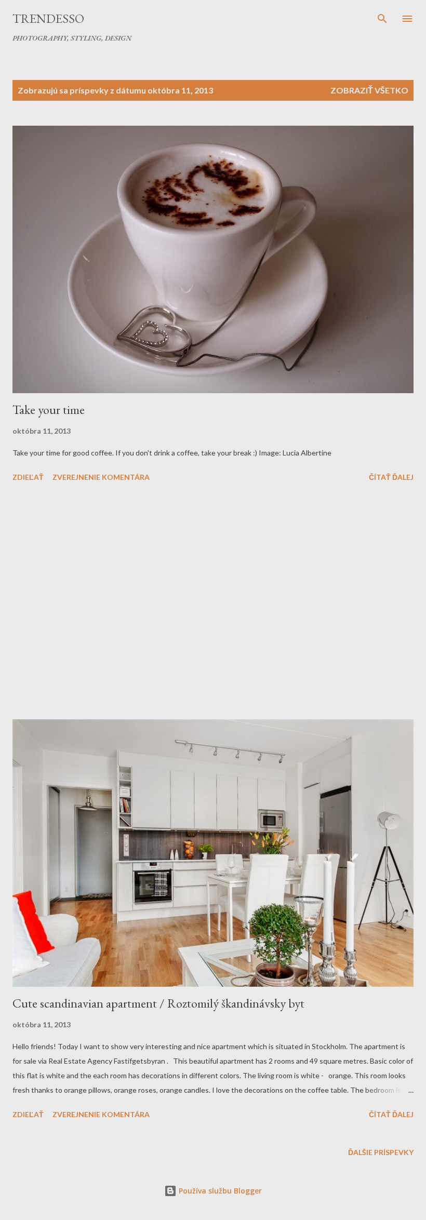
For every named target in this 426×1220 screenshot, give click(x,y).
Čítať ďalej (391, 477)
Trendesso (48, 18)
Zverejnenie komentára (101, 477)
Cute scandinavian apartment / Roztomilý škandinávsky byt (158, 1003)
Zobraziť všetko (369, 90)
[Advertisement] (213, 602)
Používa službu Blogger (219, 1191)
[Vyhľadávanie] (382, 18)
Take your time (48, 409)
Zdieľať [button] (28, 477)
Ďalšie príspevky (381, 1152)
